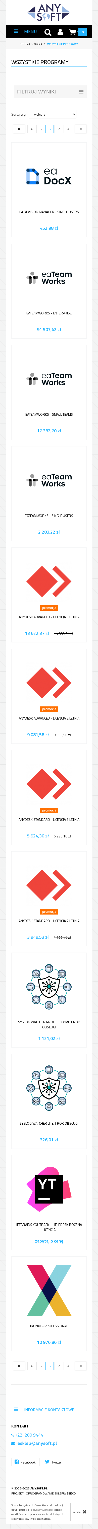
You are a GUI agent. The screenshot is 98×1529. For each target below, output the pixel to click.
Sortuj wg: (18, 114)
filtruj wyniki (36, 91)
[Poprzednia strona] (19, 129)
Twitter (56, 1462)
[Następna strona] (80, 129)
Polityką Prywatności (41, 1510)
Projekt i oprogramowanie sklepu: (43, 1493)
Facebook (28, 1462)
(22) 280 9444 (29, 1435)
